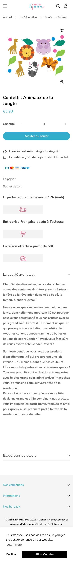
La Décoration (28, 17)
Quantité (9, 124)
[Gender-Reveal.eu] (36, 6)
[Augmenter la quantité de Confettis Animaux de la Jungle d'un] (65, 124)
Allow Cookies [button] (44, 554)
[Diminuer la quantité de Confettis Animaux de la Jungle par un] (23, 124)
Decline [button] (11, 554)
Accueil (7, 17)
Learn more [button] (14, 544)
